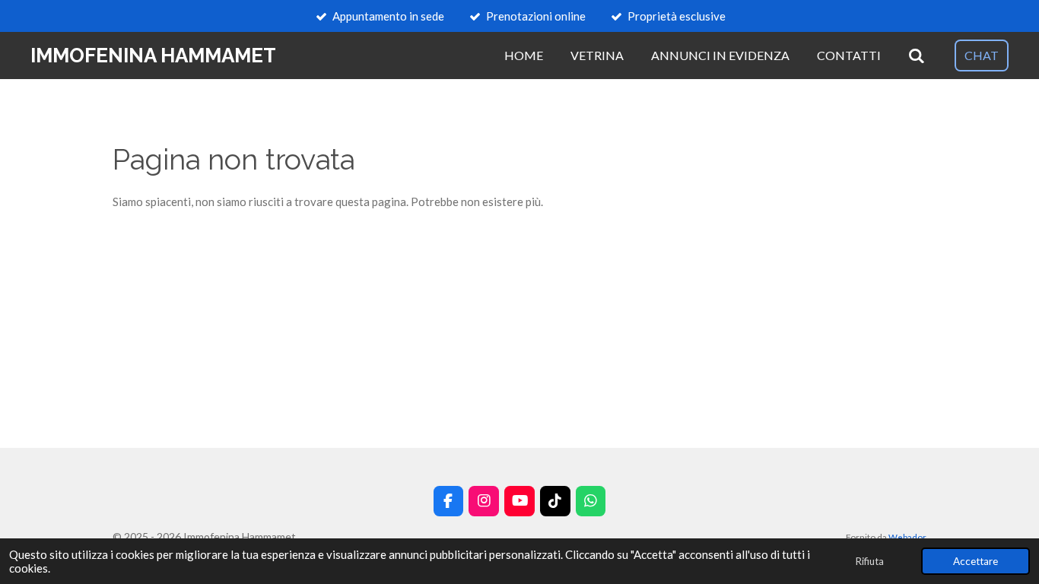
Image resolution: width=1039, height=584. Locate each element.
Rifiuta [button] (869, 561)
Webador (907, 537)
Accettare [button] (975, 561)
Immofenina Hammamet (153, 55)
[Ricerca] (916, 55)
